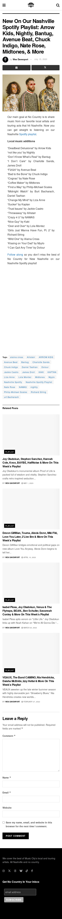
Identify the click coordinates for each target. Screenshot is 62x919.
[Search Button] (58, 5)
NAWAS (23, 387)
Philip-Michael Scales (15, 392)
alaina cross (16, 357)
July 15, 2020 (40, 59)
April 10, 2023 (29, 557)
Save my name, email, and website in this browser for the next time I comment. (29, 824)
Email (6, 792)
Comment (9, 735)
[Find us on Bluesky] (21, 871)
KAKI (41, 372)
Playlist (9, 451)
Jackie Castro (11, 372)
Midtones (40, 377)
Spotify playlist (27, 134)
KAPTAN (52, 372)
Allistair (31, 357)
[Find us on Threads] (15, 871)
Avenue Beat (11, 362)
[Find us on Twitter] (9, 871)
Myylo (52, 377)
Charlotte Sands (41, 362)
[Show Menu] (4, 5)
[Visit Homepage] (31, 5)
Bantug (25, 362)
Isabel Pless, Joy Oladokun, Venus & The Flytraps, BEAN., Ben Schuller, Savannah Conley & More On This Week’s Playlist (27, 610)
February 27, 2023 (31, 702)
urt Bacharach (11, 397)
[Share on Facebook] (16, 67)
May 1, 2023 (28, 483)
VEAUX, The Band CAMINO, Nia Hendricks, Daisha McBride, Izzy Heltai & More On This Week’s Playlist (28, 681)
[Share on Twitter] (45, 67)
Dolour (45, 367)
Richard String (38, 392)
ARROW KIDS (46, 357)
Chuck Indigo (11, 367)
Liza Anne (9, 377)
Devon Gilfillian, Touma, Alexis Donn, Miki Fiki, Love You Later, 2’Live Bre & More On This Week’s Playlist (30, 536)
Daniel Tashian (30, 367)
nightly (34, 387)
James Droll (28, 372)
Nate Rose (9, 387)
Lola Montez (25, 377)
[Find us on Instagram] (3, 871)
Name (6, 777)
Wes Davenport (20, 59)
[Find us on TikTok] (27, 871)
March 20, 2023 (30, 628)
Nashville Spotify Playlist (39, 382)
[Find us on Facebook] (32, 871)
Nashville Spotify (13, 382)
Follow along (15, 254)
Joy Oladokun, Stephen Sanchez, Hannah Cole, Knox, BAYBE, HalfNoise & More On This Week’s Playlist (30, 462)
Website (7, 807)
